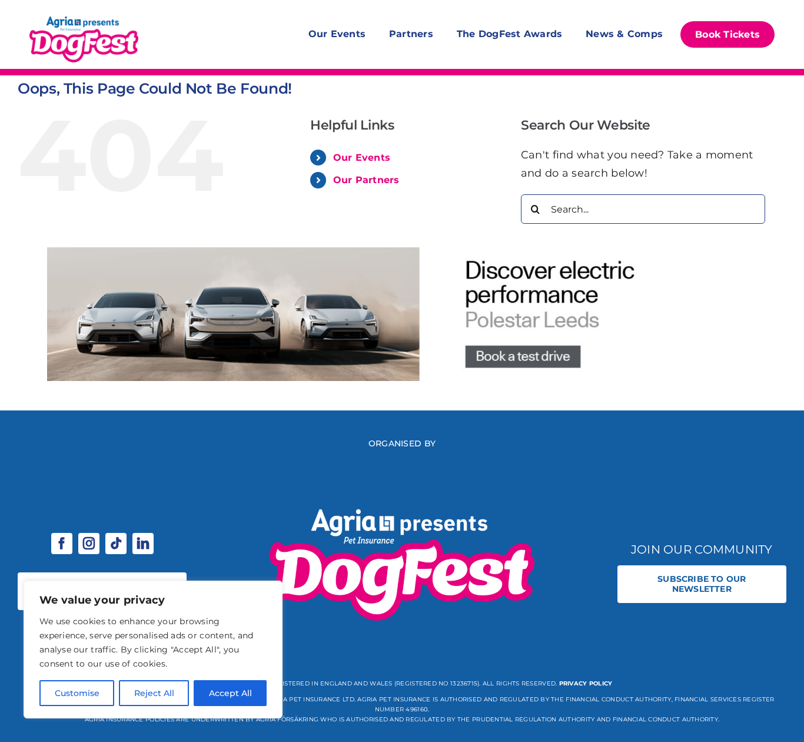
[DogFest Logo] (83, 17)
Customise (77, 693)
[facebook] (61, 543)
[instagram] (88, 543)
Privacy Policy (586, 683)
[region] (153, 649)
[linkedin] (143, 543)
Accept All (230, 693)
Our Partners (366, 180)
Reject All (154, 693)
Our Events (362, 157)
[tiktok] (116, 543)
